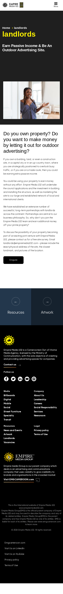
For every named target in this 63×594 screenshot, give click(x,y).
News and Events (13, 430)
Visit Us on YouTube (14, 554)
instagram (33, 379)
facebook (6, 379)
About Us (39, 395)
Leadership (40, 400)
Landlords (9, 438)
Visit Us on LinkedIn (14, 548)
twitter (13, 379)
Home (6, 27)
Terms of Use (41, 434)
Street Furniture (12, 412)
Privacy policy (41, 430)
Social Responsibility (45, 408)
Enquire (13, 260)
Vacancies (9, 442)
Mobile (7, 404)
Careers (38, 404)
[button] (56, 4)
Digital (7, 400)
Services (38, 412)
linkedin (20, 379)
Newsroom (39, 416)
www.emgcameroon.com (49, 522)
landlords (20, 27)
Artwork (8, 434)
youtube (27, 379)
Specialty (9, 416)
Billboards (9, 395)
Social (7, 408)
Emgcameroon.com (15, 543)
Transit (7, 420)
